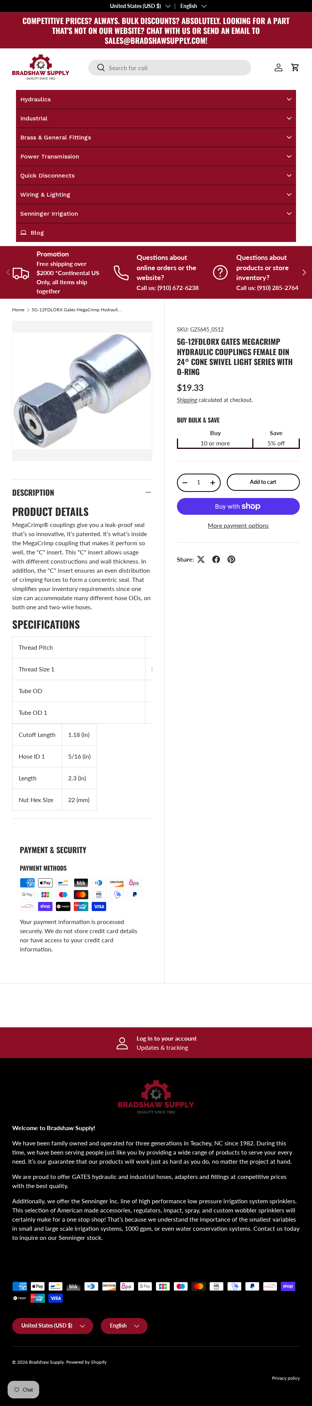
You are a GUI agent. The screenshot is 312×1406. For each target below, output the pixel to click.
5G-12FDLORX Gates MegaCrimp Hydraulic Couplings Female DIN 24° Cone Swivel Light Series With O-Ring (77, 309)
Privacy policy (286, 1378)
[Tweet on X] (201, 559)
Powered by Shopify (86, 1362)
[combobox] (169, 67)
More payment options (238, 525)
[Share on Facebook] (216, 559)
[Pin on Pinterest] (231, 559)
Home (18, 309)
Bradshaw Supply (46, 1362)
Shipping (187, 400)
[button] (295, 67)
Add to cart (263, 482)
